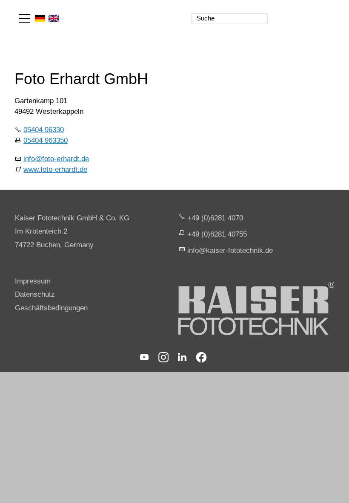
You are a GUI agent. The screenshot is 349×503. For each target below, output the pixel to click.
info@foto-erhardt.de (56, 159)
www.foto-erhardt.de (55, 169)
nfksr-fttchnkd (229, 250)
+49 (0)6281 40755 (217, 234)
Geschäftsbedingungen (51, 308)
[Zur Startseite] (297, 13)
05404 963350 (45, 140)
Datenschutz (35, 294)
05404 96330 (43, 130)
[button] (24, 18)
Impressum (33, 281)
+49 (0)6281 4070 (215, 218)
